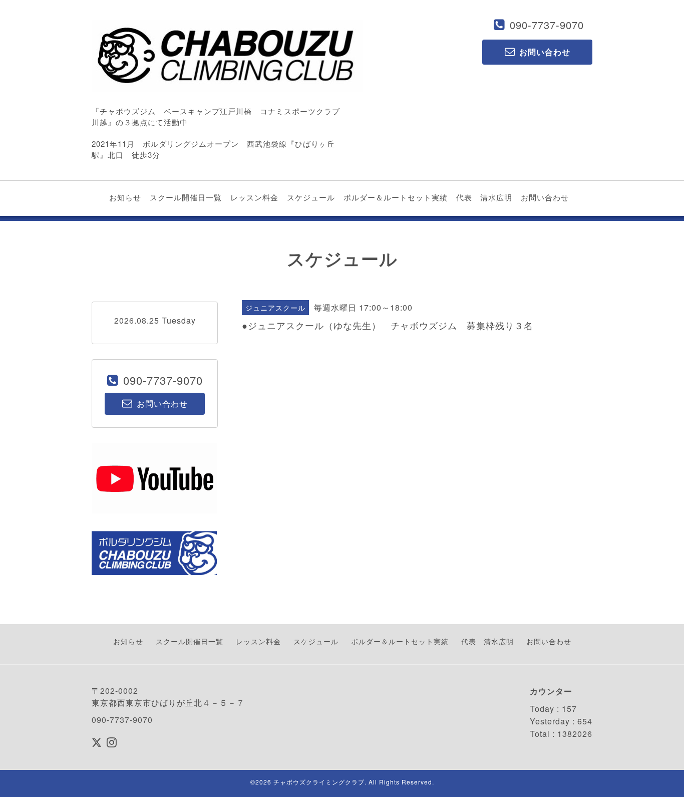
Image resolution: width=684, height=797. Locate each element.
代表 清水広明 (484, 197)
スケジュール (311, 197)
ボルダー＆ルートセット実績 (396, 197)
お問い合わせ (545, 197)
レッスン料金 (254, 197)
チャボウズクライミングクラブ (319, 781)
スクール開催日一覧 (186, 197)
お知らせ (125, 197)
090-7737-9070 (547, 25)
